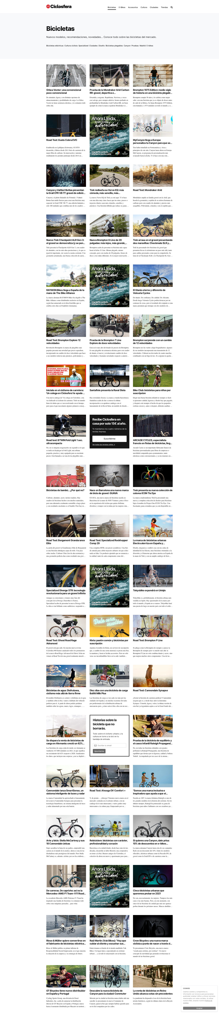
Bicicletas (112, 7)
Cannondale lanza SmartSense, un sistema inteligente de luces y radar (65, 792)
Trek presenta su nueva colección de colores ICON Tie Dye (152, 492)
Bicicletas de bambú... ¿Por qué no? (65, 490)
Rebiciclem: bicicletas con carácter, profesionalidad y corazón (109, 842)
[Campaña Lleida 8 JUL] (109, 135)
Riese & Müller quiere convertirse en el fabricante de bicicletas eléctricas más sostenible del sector (66, 943)
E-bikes (150, 45)
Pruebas (135, 45)
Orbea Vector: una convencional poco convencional (63, 91)
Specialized (83, 45)
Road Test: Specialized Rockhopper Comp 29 (109, 542)
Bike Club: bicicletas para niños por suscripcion (152, 392)
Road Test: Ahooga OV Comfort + (107, 790)
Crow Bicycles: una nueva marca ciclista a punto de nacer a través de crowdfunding (152, 943)
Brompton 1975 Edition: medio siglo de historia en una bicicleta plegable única (152, 93)
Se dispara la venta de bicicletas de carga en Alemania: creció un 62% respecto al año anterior (65, 743)
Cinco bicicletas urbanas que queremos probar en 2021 (148, 892)
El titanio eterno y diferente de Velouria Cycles (149, 291)
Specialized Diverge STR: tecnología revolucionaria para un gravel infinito (66, 592)
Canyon (127, 45)
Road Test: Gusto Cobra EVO (61, 140)
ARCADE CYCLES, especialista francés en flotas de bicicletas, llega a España (152, 443)
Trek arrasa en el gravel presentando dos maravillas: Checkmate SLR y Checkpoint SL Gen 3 (153, 243)
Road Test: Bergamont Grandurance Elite (65, 542)
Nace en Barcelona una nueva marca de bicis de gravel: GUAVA (109, 492)
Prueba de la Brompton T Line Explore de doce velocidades (105, 342)
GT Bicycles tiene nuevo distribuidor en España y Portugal (65, 992)
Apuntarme (99, 751)
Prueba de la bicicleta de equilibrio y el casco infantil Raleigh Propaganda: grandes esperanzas (152, 743)
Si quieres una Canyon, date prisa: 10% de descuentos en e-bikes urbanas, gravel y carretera (151, 843)
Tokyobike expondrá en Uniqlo (149, 590)
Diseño (102, 45)
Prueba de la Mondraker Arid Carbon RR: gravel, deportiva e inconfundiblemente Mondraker (109, 93)
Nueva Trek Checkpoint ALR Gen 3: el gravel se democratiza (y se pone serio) (65, 243)
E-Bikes (122, 7)
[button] (112, 7)
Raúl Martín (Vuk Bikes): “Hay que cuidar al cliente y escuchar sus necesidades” (108, 943)
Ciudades (154, 7)
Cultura (144, 7)
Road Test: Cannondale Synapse (150, 690)
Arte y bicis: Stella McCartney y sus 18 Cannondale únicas (65, 842)
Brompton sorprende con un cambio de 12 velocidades (152, 342)
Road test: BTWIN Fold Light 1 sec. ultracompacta (64, 442)
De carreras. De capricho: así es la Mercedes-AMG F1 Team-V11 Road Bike (65, 893)
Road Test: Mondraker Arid (147, 190)
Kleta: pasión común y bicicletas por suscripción (109, 642)
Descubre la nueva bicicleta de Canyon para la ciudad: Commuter (108, 992)
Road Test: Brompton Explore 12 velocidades (63, 342)
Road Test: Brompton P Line (148, 640)
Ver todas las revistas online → (103, 444)
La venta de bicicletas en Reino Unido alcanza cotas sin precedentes (153, 992)
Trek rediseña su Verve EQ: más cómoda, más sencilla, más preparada (107, 193)
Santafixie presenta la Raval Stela (107, 390)
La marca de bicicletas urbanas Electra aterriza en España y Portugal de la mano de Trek (149, 543)
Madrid (143, 45)
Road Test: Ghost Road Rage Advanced (61, 642)
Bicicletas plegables (114, 45)
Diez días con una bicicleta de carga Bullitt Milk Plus (109, 692)
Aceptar (199, 1008)
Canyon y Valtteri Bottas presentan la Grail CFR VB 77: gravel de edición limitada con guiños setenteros (65, 193)
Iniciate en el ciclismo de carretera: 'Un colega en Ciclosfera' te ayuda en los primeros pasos (66, 393)
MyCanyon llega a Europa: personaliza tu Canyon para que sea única (152, 143)
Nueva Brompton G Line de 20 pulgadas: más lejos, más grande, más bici (107, 243)
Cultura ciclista (71, 45)
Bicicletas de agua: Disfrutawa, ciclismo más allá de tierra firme (63, 692)
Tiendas (164, 7)
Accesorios (133, 7)
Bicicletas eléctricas (55, 45)
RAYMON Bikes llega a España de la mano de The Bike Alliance (65, 291)
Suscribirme (109, 438)
